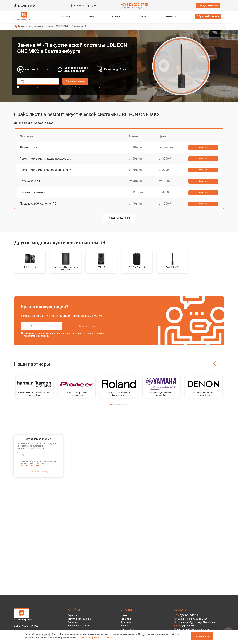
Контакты (171, 16)
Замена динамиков (32, 192)
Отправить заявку (75, 81)
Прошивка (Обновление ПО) (38, 203)
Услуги (65, 16)
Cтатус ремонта (208, 5)
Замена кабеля (30, 181)
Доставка (145, 16)
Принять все (202, 636)
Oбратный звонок (208, 16)
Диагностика (28, 147)
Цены (91, 16)
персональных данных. (96, 87)
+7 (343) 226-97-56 (135, 4)
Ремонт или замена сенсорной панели (45, 169)
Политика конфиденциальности (94, 637)
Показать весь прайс (119, 217)
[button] (214, 363)
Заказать (203, 147)
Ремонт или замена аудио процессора (45, 158)
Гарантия (115, 16)
